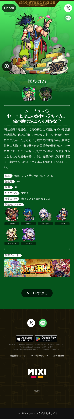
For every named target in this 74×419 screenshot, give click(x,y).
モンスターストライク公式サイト (40, 413)
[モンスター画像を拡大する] (7, 66)
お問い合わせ (58, 356)
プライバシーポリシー (38, 356)
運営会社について (17, 356)
